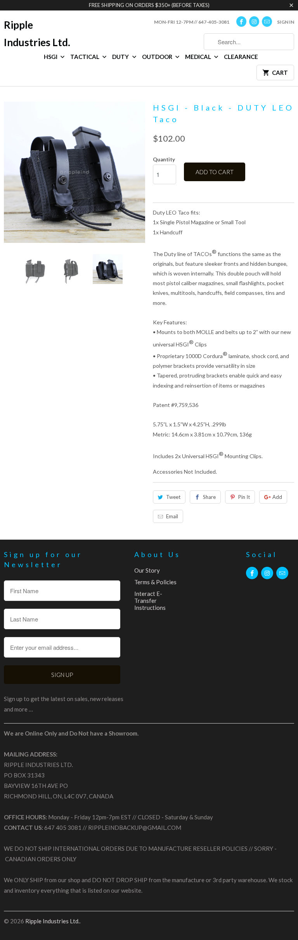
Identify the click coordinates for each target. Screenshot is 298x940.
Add (277, 497)
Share (209, 497)
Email (172, 516)
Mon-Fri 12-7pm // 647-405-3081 (191, 22)
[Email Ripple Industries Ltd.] (267, 21)
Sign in (285, 22)
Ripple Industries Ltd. (37, 33)
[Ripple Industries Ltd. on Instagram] (254, 21)
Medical (198, 56)
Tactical (85, 56)
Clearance (241, 56)
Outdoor (157, 56)
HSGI (51, 56)
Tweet (173, 497)
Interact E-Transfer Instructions (150, 600)
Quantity (164, 159)
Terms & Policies (155, 581)
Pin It (244, 497)
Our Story (147, 570)
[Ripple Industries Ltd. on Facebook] (241, 21)
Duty (121, 56)
